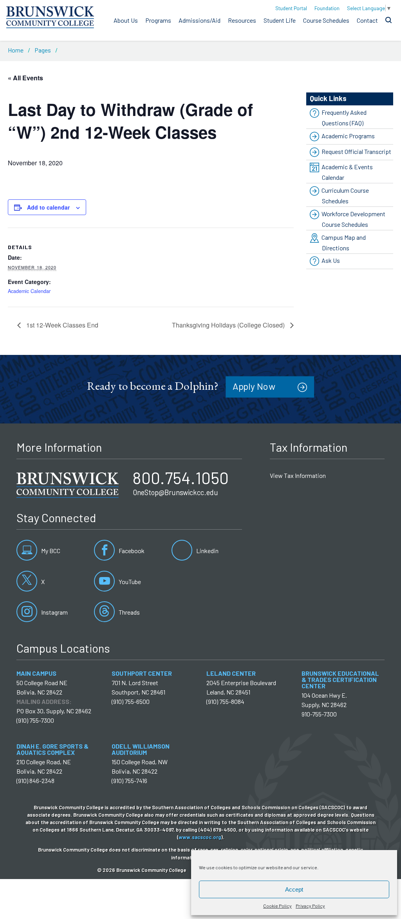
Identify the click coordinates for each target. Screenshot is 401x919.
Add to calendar (48, 207)
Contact (367, 20)
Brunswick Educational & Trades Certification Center (340, 679)
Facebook (131, 550)
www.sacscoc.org (200, 837)
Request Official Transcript (356, 151)
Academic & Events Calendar (347, 172)
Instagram (54, 612)
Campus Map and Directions (344, 242)
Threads (128, 612)
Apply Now (254, 386)
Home (15, 50)
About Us (126, 20)
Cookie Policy (277, 905)
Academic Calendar (29, 291)
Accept (294, 889)
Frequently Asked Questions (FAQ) (344, 118)
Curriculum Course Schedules (345, 195)
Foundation (327, 8)
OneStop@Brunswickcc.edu (175, 492)
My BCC (50, 550)
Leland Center (231, 673)
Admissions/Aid (199, 20)
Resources (242, 20)
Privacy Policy (310, 905)
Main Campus (36, 673)
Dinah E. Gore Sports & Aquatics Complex (52, 749)
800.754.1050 (181, 477)
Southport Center (142, 673)
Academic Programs (348, 135)
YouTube (129, 581)
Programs (158, 20)
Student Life (280, 20)
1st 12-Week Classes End (61, 324)
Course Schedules (326, 20)
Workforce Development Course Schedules (353, 219)
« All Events (25, 77)
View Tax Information (298, 475)
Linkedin (207, 550)
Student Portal (291, 8)
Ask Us (331, 260)
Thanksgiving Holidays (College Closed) (229, 324)
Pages (42, 50)
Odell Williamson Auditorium (141, 749)
